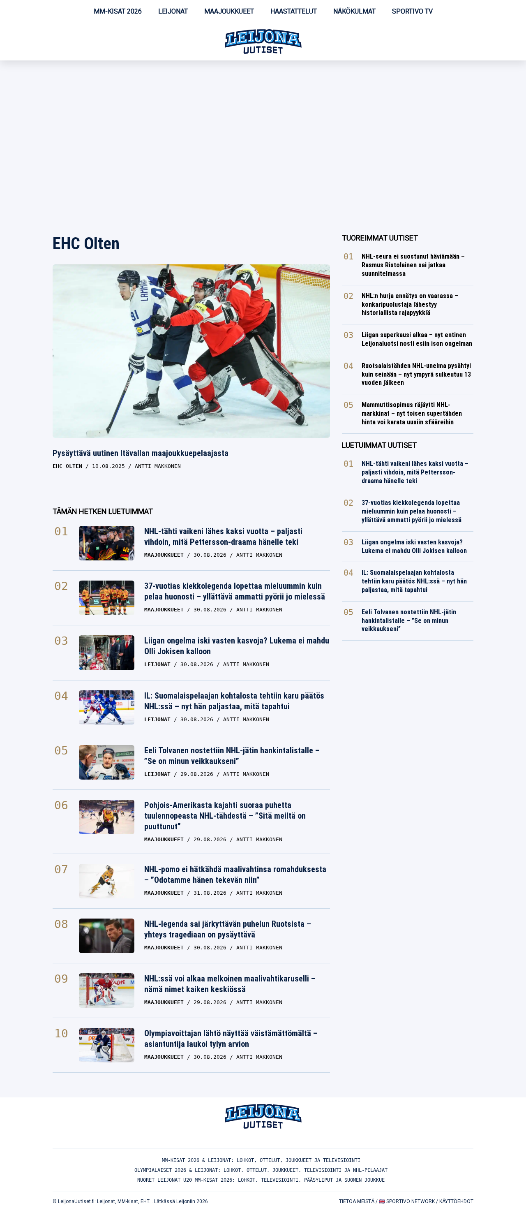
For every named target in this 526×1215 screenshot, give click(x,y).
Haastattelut (293, 11)
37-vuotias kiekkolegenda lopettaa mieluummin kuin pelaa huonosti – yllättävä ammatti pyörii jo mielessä (234, 591)
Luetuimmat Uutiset (379, 445)
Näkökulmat (354, 11)
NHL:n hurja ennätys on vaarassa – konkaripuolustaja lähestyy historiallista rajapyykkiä (410, 304)
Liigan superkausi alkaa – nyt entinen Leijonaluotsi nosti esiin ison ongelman (417, 339)
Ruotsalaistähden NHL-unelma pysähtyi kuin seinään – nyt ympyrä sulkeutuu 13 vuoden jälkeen (416, 374)
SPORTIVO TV (412, 11)
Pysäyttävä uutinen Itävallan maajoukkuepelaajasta (140, 453)
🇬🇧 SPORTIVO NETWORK (407, 1201)
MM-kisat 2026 (118, 11)
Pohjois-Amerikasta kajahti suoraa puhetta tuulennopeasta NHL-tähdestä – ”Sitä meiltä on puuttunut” (225, 815)
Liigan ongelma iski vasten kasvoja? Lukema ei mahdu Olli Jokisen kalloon (236, 646)
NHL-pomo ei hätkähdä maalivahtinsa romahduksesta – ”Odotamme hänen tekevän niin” (235, 874)
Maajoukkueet (229, 11)
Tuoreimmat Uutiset (380, 238)
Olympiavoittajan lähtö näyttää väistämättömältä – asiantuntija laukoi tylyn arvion (231, 1038)
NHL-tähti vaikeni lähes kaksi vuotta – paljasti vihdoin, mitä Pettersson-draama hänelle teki (223, 536)
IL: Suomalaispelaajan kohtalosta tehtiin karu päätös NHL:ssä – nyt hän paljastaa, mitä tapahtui (234, 701)
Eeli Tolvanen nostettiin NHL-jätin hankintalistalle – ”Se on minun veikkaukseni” (232, 755)
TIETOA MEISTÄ (356, 1201)
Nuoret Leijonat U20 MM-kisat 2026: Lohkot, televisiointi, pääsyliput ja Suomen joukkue (261, 1180)
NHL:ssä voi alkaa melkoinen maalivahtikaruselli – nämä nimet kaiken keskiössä (230, 984)
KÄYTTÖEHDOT (456, 1201)
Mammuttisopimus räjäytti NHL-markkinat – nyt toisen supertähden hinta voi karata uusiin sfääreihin (412, 413)
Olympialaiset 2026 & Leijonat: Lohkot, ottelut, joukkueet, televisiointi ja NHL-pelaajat (261, 1170)
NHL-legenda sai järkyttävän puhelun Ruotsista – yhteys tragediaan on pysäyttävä (227, 929)
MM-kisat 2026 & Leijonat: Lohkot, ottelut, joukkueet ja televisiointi (261, 1160)
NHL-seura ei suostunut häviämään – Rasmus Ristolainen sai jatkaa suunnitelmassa (413, 265)
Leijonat (173, 11)
